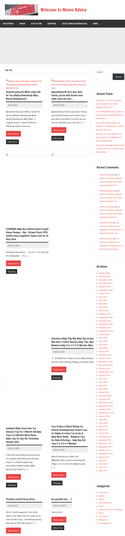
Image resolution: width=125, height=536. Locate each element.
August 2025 (104, 293)
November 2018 (106, 406)
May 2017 (103, 467)
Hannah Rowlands (107, 190)
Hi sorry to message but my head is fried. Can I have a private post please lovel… (110, 148)
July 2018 (103, 419)
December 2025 (106, 279)
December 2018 (106, 402)
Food (101, 506)
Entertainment (105, 502)
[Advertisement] (62, 46)
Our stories (8, 23)
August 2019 (104, 375)
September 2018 (106, 412)
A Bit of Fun (36, 23)
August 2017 (104, 457)
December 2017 (106, 443)
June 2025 (103, 300)
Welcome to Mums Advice (64, 10)
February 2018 (105, 436)
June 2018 (103, 423)
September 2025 (106, 290)
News (95, 23)
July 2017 (103, 460)
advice (22, 23)
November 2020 (106, 324)
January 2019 (104, 399)
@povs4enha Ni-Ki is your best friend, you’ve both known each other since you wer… (67, 95)
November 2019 (106, 365)
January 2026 (104, 276)
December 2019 (106, 361)
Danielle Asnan (106, 222)
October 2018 (105, 409)
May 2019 (103, 385)
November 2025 (106, 283)
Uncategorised (105, 523)
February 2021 (105, 320)
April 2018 (103, 429)
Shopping (51, 23)
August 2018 (104, 416)
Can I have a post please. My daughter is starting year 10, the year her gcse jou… (110, 126)
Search (100, 72)
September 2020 (106, 331)
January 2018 (104, 440)
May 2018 (103, 426)
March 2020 (104, 351)
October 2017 (105, 450)
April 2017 (103, 470)
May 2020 (103, 344)
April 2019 (103, 389)
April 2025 (103, 307)
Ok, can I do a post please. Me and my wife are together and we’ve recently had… (108, 137)
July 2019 (103, 378)
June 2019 (103, 382)
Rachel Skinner (106, 238)
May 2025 (103, 303)
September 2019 (106, 371)
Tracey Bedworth (107, 174)
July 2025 (103, 297)
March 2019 (104, 392)
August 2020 (104, 334)
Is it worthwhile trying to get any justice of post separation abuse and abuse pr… (110, 114)
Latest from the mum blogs (74, 23)
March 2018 (104, 433)
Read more (12, 133)
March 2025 (104, 310)
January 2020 (104, 358)
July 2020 (103, 337)
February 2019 (105, 395)
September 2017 (106, 453)
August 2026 (104, 273)
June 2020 (103, 341)
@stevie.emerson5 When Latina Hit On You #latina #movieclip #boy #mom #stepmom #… (23, 95)
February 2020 (105, 354)
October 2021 (105, 314)
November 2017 (106, 446)
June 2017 (103, 463)
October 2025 (105, 286)
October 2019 (105, 368)
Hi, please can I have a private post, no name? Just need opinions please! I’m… (108, 103)
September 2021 (106, 317)
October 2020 (105, 327)
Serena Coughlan (107, 206)
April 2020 (103, 348)
